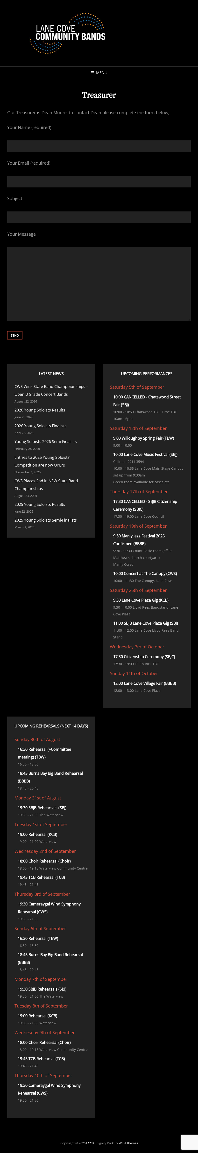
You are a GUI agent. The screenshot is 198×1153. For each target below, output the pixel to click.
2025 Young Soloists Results (39, 504)
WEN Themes (128, 1143)
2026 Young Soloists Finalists (40, 425)
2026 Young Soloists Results (39, 410)
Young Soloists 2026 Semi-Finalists (45, 441)
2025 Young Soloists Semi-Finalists (45, 520)
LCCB (90, 1143)
